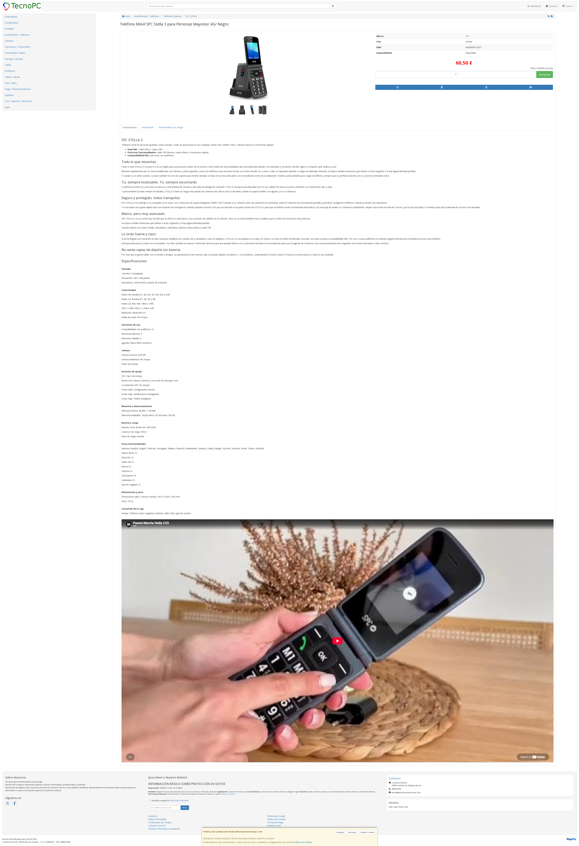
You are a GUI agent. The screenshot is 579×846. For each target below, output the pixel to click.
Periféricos (10, 71)
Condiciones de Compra (160, 822)
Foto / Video (11, 83)
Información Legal (276, 816)
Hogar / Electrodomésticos (18, 89)
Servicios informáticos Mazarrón (164, 828)
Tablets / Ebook (12, 77)
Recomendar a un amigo (171, 127)
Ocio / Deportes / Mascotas (18, 101)
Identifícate (535, 6)
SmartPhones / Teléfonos (17, 34)
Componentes (12, 22)
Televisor (9, 40)
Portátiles (9, 28)
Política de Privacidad (227, 794)
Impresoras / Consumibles (17, 46)
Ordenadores (11, 16)
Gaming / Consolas (14, 58)
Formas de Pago (275, 822)
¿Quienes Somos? (157, 825)
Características (129, 127)
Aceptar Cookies (367, 832)
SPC (468, 36)
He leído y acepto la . (170, 800)
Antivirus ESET (274, 825)
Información (148, 127)
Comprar (544, 74)
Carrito (569, 6)
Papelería (9, 95)
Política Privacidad (157, 819)
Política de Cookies (303, 842)
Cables (8, 64)
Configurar (340, 832)
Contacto (553, 6)
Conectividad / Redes (15, 52)
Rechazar (352, 832)
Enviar (184, 807)
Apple (7, 107)
